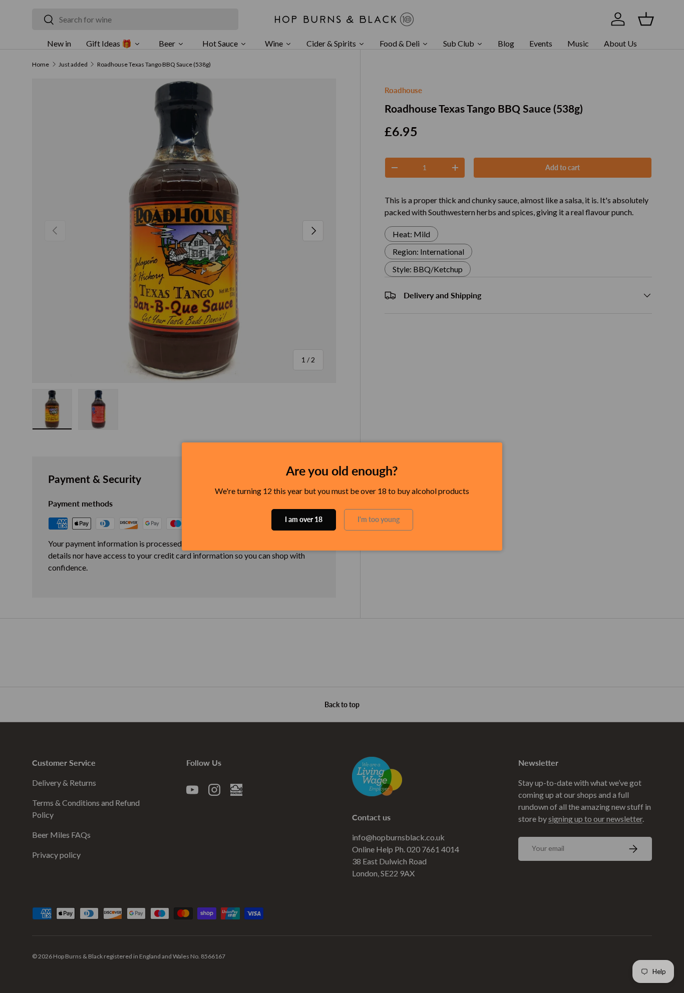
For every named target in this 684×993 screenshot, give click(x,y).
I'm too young (379, 519)
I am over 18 (303, 519)
